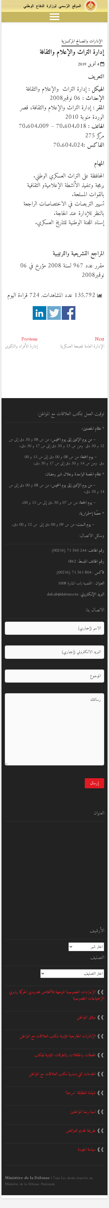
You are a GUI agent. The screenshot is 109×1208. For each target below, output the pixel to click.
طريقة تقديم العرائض (81, 1131)
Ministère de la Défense (27, 1178)
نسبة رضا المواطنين (83, 1112)
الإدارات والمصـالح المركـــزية (81, 41)
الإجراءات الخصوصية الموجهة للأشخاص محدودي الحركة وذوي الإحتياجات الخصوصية (56, 995)
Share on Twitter (54, 313)
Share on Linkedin (39, 313)
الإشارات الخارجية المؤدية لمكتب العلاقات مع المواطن (58, 1036)
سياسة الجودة (87, 1149)
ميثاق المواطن (86, 1017)
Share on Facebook (68, 313)
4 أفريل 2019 (89, 64)
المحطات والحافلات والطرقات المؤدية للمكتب (65, 1055)
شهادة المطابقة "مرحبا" (80, 1093)
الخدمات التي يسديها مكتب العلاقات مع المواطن (62, 1074)
